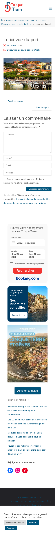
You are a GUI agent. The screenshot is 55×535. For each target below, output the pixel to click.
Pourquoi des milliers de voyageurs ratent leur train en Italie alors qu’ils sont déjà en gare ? (26, 450)
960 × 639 (11, 45)
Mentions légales (29, 505)
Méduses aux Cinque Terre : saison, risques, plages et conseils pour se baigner (24, 437)
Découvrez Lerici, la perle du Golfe (16, 24)
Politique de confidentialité (29, 501)
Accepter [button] (11, 528)
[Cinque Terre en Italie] (14, 7)
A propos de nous (29, 497)
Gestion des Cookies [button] (15, 522)
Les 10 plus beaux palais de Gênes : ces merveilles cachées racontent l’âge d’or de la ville (27, 423)
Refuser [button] (33, 522)
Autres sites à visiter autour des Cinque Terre (26, 20)
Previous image (15, 101)
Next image (41, 107)
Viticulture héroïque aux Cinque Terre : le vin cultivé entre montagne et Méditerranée (27, 410)
